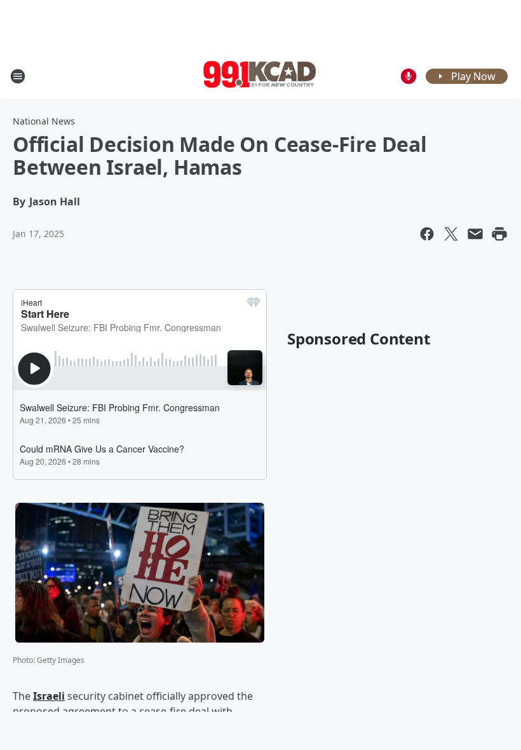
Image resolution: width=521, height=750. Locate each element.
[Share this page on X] (451, 234)
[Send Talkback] (408, 76)
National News (44, 121)
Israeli (49, 696)
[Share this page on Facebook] (427, 234)
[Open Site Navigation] (17, 76)
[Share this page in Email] (475, 234)
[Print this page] (499, 234)
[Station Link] (260, 76)
